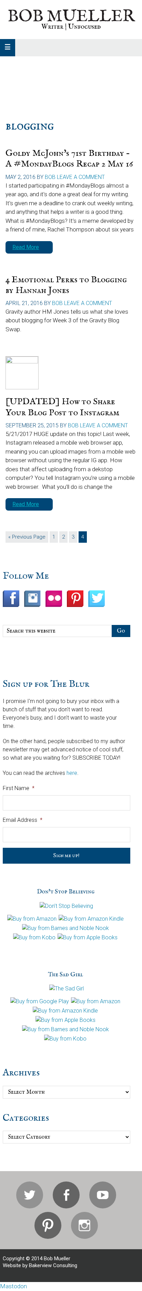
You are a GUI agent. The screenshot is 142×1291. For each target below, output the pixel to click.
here (72, 773)
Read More (25, 247)
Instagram (84, 1225)
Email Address (22, 820)
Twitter (29, 1194)
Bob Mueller (71, 16)
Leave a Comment (81, 177)
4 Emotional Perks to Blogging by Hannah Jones (66, 285)
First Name (18, 788)
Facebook (66, 1194)
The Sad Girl (65, 975)
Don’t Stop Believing (65, 892)
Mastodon (13, 1286)
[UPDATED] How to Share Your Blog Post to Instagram (62, 407)
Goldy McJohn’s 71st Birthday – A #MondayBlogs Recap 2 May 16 (69, 159)
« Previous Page (26, 538)
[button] (7, 47)
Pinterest (47, 1225)
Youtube (102, 1194)
